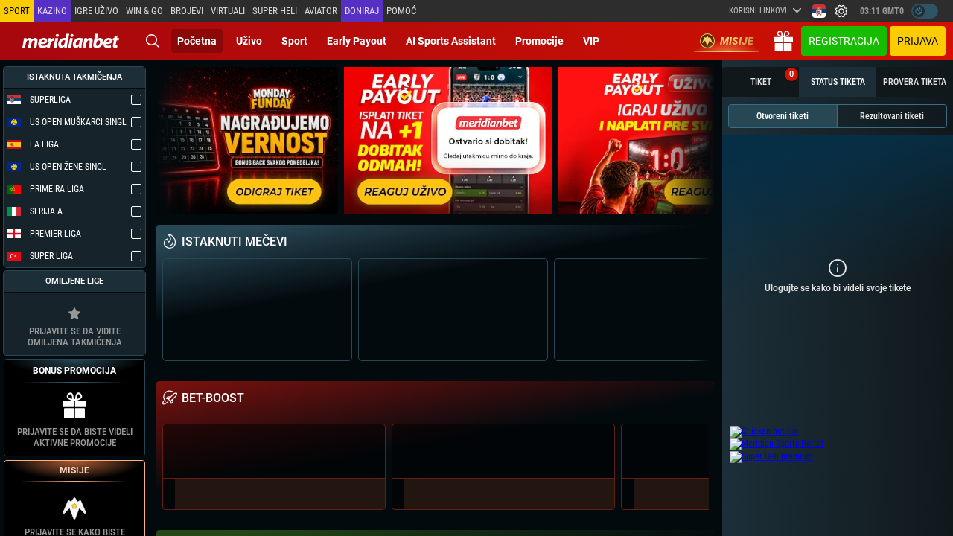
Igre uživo (96, 10)
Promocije (539, 41)
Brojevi (186, 10)
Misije (736, 41)
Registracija (844, 41)
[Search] (152, 41)
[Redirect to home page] (70, 41)
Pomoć (401, 10)
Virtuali (228, 10)
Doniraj (362, 10)
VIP (591, 41)
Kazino (52, 10)
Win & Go (144, 10)
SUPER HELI (274, 10)
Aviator (321, 10)
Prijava (917, 41)
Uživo (249, 41)
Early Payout (356, 41)
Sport (294, 41)
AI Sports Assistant (451, 41)
